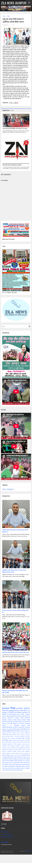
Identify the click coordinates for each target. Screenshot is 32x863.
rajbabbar (27, 751)
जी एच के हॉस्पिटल (10, 760)
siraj (19, 753)
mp (29, 749)
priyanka (13, 738)
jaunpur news (18, 710)
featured (27, 727)
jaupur (28, 747)
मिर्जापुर (9, 731)
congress (16, 718)
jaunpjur (28, 746)
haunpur (4, 733)
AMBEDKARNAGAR (7, 727)
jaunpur (6, 708)
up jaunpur (18, 712)
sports (4, 714)
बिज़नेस (3, 740)
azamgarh (16, 725)
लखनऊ (14, 714)
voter (17, 755)
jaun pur (4, 716)
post (9, 738)
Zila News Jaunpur (4, 842)
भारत (8, 766)
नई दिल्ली (23, 764)
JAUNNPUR (21, 727)
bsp (29, 731)
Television (15, 742)
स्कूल (15, 770)
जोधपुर (15, 760)
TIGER (9, 742)
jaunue (24, 747)
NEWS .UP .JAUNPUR (24, 721)
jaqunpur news (21, 744)
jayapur (4, 749)
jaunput (23, 716)
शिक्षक (20, 766)
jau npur (7, 723)
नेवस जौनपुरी (4, 766)
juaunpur (27, 736)
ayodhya (10, 744)
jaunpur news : (10, 736)
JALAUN (18, 740)
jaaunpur (4, 720)
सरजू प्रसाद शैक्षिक (16, 768)
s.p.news (13, 753)
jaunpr (19, 720)
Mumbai (28, 740)
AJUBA (10, 740)
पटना (18, 723)
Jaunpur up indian (13, 721)
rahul (22, 751)
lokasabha (4, 738)
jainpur (9, 716)
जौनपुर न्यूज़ (4, 731)
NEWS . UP (7, 725)
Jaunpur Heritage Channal (7, 837)
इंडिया (20, 738)
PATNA (6, 742)
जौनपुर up (27, 733)
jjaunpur (12, 749)
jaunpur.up (17, 736)
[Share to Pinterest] (17, 103)
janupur (10, 720)
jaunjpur (13, 746)
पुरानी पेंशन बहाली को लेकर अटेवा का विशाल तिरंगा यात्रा (15, 652)
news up (27, 716)
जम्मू (18, 759)
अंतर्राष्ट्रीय (24, 755)
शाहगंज (12, 731)
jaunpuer (13, 747)
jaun (9, 746)
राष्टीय (14, 766)
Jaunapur (27, 723)
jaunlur (4, 736)
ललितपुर (17, 766)
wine (20, 755)
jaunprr (9, 747)
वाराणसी (3, 734)
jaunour (4, 718)
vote (15, 755)
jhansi (7, 749)
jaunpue (14, 733)
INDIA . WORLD (24, 708)
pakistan (9, 751)
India (3, 710)
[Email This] (10, 103)
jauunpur (23, 720)
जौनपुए (23, 738)
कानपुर (28, 720)
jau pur (28, 744)
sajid (16, 753)
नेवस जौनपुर (27, 738)
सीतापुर (6, 740)
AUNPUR (22, 723)
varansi (11, 755)
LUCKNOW (11, 712)
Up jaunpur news (22, 742)
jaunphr (23, 746)
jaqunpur (23, 734)
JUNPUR (15, 734)
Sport (18, 734)
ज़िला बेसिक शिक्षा (19, 770)
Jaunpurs (23, 740)
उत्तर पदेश (23, 757)
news (18, 733)
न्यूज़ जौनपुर (13, 723)
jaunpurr (18, 729)
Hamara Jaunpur (5, 832)
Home (4, 16)
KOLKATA (25, 731)
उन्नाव (28, 725)
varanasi (22, 733)
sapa (17, 738)
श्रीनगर (23, 766)
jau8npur (4, 746)
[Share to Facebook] (15, 103)
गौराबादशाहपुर (14, 759)
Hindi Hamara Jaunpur (6, 834)
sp (21, 753)
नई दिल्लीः (28, 764)
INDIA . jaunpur (25, 714)
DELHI (10, 734)
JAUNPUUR (5, 721)
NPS (3, 742)
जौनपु (18, 760)
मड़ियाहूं (11, 766)
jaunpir (14, 720)
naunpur (4, 751)
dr (13, 744)
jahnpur (9, 733)
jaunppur (4, 747)
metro (24, 749)
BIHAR (21, 731)
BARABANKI (17, 731)
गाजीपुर (10, 759)
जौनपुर (8, 16)
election (18, 716)
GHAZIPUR (10, 718)
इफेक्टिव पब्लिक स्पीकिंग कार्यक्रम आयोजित (12, 757)
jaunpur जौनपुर (12, 729)
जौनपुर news (27, 729)
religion (8, 753)
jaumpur (28, 734)
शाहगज (7, 734)
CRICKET (14, 740)
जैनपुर (22, 729)
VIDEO (28, 742)
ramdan (4, 753)
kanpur (16, 749)
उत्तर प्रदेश (9, 714)
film (15, 744)
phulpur (15, 751)
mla (27, 749)
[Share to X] (13, 103)
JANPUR (15, 727)
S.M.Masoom (28, 851)
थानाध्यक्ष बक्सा (18, 764)
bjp (3, 723)
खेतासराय (6, 759)
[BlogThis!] (11, 103)
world (22, 718)
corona (18, 714)
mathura (20, 749)
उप (26, 757)
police (19, 751)
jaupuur (23, 736)
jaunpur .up (5, 729)
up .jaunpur (25, 753)
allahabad (4, 744)
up (17, 708)
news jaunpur (10, 710)
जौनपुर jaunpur (23, 760)
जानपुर (20, 759)
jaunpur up (26, 712)
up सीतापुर (7, 755)
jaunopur (18, 746)
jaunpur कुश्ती (19, 747)
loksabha (13, 716)
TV (11, 742)
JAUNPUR (27, 718)
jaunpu (23, 725)
